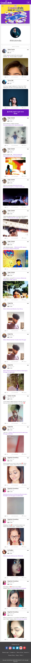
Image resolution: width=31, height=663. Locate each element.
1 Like (10, 52)
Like (7, 77)
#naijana (17, 588)
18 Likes (10, 244)
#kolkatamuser (6, 495)
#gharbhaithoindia (19, 125)
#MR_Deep (12, 279)
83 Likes (10, 429)
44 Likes (10, 460)
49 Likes (10, 368)
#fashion (19, 370)
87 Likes (10, 121)
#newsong (16, 494)
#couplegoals (22, 588)
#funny (21, 309)
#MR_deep (22, 247)
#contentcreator (19, 495)
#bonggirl (12, 495)
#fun (13, 339)
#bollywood (11, 494)
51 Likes (10, 553)
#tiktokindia (6, 186)
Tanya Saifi (10, 80)
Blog (17, 655)
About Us (26, 652)
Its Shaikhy (10, 550)
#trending (15, 185)
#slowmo (14, 370)
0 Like (10, 83)
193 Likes (11, 615)
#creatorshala (18, 339)
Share (24, 77)
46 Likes (10, 152)
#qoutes (9, 556)
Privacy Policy (11, 655)
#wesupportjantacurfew (8, 125)
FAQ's (21, 655)
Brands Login (5, 652)
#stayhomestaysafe (17, 154)
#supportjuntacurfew (17, 156)
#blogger (23, 339)
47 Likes (10, 584)
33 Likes (10, 213)
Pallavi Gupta (11, 49)
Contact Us (12, 652)
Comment (15, 77)
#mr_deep (16, 217)
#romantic (19, 619)
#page (4, 279)
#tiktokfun (14, 309)
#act (18, 309)
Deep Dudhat (11, 118)
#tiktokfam (10, 433)
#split (19, 432)
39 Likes (10, 275)
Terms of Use (20, 652)
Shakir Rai (10, 303)
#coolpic (20, 185)
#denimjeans (24, 370)
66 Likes (10, 491)
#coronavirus (6, 248)
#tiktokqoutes (14, 556)
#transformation (23, 494)
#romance (24, 619)
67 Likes (10, 337)
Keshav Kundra (12, 396)
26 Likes (10, 182)
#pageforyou (12, 186)
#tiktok (4, 309)
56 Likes (10, 306)
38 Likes (10, 399)
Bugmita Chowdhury (13, 457)
